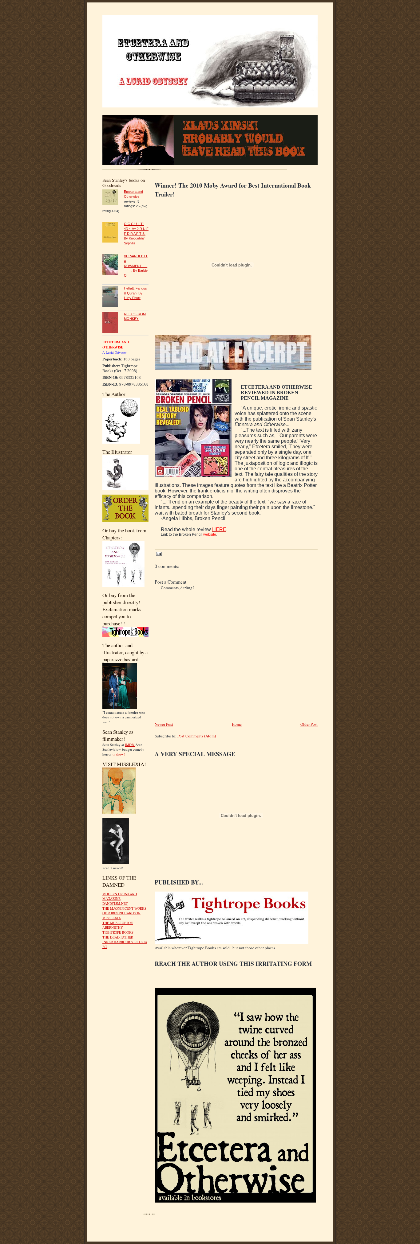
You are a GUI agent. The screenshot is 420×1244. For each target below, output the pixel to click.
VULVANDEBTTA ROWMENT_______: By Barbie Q (136, 265)
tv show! (119, 754)
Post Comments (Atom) (196, 736)
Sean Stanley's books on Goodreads (123, 182)
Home (237, 724)
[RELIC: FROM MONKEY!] (113, 323)
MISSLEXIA (111, 918)
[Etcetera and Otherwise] (113, 197)
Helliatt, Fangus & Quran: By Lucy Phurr (135, 293)
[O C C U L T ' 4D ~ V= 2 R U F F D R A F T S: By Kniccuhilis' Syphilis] (113, 233)
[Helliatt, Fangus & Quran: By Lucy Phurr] (113, 297)
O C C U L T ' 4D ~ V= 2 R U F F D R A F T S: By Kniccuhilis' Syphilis (136, 233)
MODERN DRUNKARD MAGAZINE (119, 896)
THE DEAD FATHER (117, 937)
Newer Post (164, 724)
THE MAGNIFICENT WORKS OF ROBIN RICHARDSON (124, 911)
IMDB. (130, 744)
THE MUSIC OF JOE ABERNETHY (117, 925)
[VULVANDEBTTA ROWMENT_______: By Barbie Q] (113, 265)
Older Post (309, 724)
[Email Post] (158, 553)
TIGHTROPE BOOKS (117, 932)
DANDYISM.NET (115, 903)
